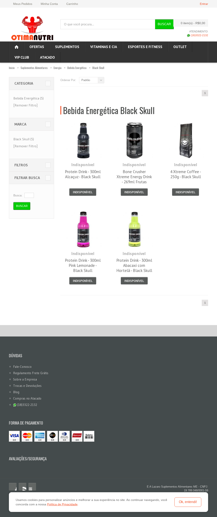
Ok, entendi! (188, 502)
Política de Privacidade (62, 504)
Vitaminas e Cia (103, 46)
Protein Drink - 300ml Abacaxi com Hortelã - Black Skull (134, 265)
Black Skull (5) (23, 139)
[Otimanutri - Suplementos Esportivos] (32, 27)
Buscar (164, 24)
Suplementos (67, 46)
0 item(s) (193, 23)
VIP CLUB (22, 57)
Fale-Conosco (22, 367)
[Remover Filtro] (25, 105)
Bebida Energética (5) (28, 98)
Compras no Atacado (27, 398)
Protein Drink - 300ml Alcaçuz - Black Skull (83, 174)
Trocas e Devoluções (27, 386)
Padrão (85, 80)
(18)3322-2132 (199, 35)
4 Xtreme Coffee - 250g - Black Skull (185, 174)
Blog (16, 392)
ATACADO (47, 57)
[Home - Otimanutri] (16, 46)
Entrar (204, 4)
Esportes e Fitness (145, 46)
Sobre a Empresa (25, 379)
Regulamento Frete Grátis (30, 373)
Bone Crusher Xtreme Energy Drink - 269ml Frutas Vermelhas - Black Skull (134, 181)
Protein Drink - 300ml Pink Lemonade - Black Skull (83, 265)
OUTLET (180, 46)
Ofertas (36, 46)
